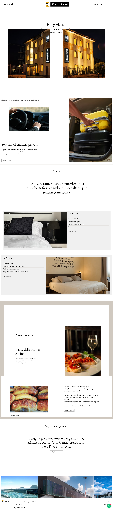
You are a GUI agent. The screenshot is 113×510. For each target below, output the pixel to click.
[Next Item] (109, 495)
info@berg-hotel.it (19, 507)
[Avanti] (7, 247)
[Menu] (109, 4)
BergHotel (8, 4)
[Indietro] (5, 247)
